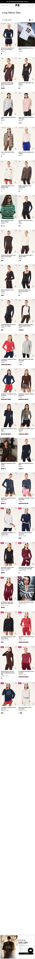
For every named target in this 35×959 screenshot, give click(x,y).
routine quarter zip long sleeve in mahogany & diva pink (7, 673)
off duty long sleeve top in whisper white (26, 256)
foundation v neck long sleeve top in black (7, 568)
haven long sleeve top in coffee (7, 290)
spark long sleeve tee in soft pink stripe (26, 118)
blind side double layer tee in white (26, 49)
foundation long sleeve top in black (8, 429)
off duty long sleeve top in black (26, 221)
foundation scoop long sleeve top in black (25, 290)
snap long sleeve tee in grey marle (8, 118)
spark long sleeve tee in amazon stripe (7, 221)
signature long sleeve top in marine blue (8, 499)
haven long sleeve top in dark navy (25, 533)
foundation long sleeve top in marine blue (26, 499)
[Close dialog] (33, 936)
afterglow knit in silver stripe (26, 602)
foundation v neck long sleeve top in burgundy (7, 603)
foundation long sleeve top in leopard (26, 429)
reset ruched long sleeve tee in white (26, 153)
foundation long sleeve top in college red (8, 360)
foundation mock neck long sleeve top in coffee (8, 256)
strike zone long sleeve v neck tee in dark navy (7, 49)
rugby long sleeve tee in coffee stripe (25, 186)
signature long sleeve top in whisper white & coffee (26, 325)
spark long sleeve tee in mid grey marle (26, 360)
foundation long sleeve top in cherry (26, 637)
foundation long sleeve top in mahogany (26, 394)
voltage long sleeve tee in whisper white (7, 186)
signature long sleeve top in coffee (8, 464)
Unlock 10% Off (26, 953)
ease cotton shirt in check (7, 152)
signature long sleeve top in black (26, 464)
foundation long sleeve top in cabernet (26, 672)
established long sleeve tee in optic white (8, 533)
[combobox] (25, 951)
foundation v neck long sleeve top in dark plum (7, 83)
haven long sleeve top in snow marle (25, 708)
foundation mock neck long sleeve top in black (8, 325)
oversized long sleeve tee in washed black (8, 637)
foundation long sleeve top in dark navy (8, 394)
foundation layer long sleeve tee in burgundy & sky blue (26, 568)
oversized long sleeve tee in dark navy (8, 708)
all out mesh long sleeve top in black (26, 83)
